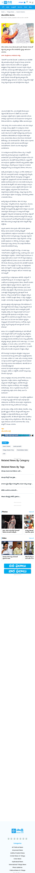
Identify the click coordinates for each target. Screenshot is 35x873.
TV (30, 2)
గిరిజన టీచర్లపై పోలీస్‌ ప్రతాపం (16, 497)
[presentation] (3, 522)
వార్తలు (7, 7)
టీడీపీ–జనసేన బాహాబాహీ (17, 490)
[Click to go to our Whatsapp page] (11, 838)
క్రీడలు (30, 7)
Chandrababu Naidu (22, 450)
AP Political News (17, 847)
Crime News (17, 859)
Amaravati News (17, 850)
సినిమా (25, 7)
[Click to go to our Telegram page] (23, 838)
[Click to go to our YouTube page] (20, 838)
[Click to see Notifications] (33, 2)
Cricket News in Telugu (17, 856)
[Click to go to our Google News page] (26, 838)
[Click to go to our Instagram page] (17, 838)
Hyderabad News (17, 862)
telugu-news (10, 12)
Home (3, 12)
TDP (4, 454)
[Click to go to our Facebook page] (9, 838)
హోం (3, 7)
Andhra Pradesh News (17, 853)
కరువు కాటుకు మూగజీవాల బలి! (17, 471)
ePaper (21, 2)
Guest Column (6, 446)
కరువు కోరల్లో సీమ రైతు (17, 477)
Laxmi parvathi (17, 446)
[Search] (24, 2)
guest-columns (20, 12)
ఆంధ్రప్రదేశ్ (13, 7)
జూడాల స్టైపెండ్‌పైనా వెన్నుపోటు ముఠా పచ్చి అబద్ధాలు (17, 484)
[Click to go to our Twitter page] (14, 838)
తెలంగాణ (20, 7)
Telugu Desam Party (8, 450)
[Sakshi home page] (17, 830)
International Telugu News (17, 865)
